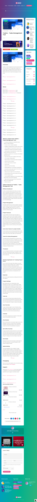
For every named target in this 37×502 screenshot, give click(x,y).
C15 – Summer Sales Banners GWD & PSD (32, 28)
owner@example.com (11, 91)
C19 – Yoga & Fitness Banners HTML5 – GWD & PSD (32, 34)
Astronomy (28, 74)
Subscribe (28, 5)
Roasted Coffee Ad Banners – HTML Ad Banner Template (31, 40)
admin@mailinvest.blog (12, 430)
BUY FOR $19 (14, 49)
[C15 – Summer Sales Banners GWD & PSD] (27, 27)
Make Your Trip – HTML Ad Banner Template (32, 46)
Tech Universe (10, 5)
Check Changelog (12, 364)
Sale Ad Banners (31, 24)
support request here (10, 369)
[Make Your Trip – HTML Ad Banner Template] (27, 45)
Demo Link (5, 89)
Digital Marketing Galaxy (29, 60)
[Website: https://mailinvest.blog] (12, 432)
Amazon (18, 5)
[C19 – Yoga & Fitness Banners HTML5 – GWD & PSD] (27, 32)
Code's (28, 58)
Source (4, 409)
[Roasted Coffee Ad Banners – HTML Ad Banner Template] (27, 38)
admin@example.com (11, 90)
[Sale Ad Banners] (27, 23)
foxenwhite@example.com (12, 92)
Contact (22, 5)
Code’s (15, 5)
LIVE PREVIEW (7, 49)
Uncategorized (28, 83)
